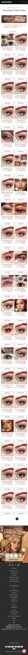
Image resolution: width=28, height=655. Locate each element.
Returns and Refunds (14, 594)
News (14, 622)
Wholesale (14, 618)
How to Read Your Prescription (14, 616)
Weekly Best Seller (14, 570)
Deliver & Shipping (14, 612)
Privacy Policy (14, 614)
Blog (14, 620)
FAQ (14, 588)
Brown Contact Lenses (14, 577)
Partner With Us (14, 605)
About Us (14, 609)
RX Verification (14, 601)
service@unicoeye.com (17, 626)
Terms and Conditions (14, 590)
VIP (14, 603)
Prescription (14, 575)
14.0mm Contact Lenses (14, 581)
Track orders (14, 598)
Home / (9, 7)
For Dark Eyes (14, 573)
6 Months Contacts (14, 579)
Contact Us (14, 592)
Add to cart (7, 55)
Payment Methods (14, 596)
